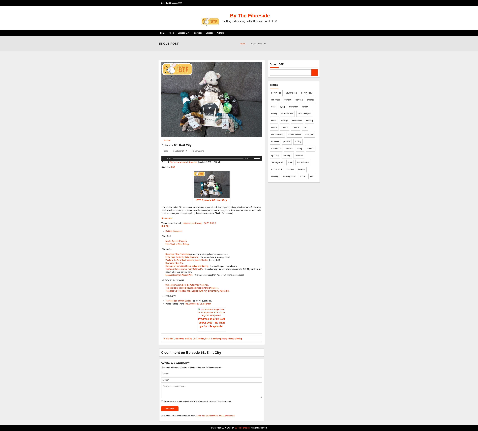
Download (192, 162)
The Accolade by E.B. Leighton (198, 304)
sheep (299, 148)
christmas (179, 339)
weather (301, 169)
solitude (310, 148)
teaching (286, 155)
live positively (277, 134)
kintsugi (284, 121)
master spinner (219, 339)
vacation (290, 169)
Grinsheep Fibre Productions (177, 254)
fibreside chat (287, 114)
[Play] (164, 158)
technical (299, 155)
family (305, 107)
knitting (201, 339)
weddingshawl (289, 176)
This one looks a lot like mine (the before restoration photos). (192, 288)
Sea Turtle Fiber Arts (174, 263)
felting (274, 114)
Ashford (220, 33)
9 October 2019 (180, 151)
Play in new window (178, 162)
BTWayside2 (291, 93)
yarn (311, 176)
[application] (211, 158)
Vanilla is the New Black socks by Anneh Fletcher (186, 260)
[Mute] (251, 158)
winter (302, 176)
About (171, 33)
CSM (195, 339)
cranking (188, 339)
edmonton (293, 107)
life (304, 128)
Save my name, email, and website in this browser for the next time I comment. (197, 401)
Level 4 (208, 339)
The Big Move (277, 162)
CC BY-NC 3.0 (210, 223)
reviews (289, 148)
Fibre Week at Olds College (177, 244)
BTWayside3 (169, 339)
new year (309, 134)
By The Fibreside (250, 15)
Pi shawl (275, 141)
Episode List (183, 33)
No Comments (198, 151)
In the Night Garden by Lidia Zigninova (181, 257)
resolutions (276, 148)
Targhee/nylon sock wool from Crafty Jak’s (184, 269)
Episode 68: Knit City (176, 145)
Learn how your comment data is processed (215, 416)
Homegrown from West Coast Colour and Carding (186, 266)
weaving (274, 176)
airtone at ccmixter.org (192, 223)
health (273, 121)
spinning (238, 339)
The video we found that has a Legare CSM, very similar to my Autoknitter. (197, 291)
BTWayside (276, 93)
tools (290, 162)
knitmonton (297, 121)
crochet (310, 100)
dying (282, 107)
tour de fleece (303, 162)
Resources (197, 33)
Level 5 (296, 128)
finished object (304, 114)
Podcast (167, 140)
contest (287, 100)
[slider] (257, 158)
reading (298, 141)
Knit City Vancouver (173, 231)
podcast (230, 339)
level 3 (274, 128)
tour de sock (276, 169)
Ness (165, 151)
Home (162, 33)
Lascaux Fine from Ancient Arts (179, 275)
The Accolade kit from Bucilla (178, 301)
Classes (209, 33)
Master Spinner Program (176, 241)
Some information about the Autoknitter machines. (187, 285)
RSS (173, 167)
